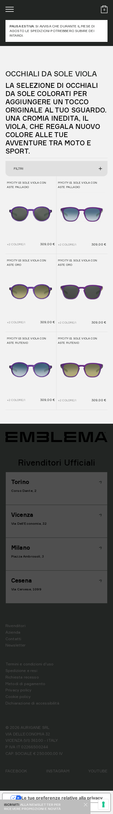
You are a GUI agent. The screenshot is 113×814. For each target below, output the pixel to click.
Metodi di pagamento (25, 683)
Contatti (13, 638)
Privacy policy (18, 690)
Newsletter (15, 645)
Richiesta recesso (22, 677)
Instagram (57, 771)
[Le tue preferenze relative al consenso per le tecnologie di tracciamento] (103, 804)
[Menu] (9, 9)
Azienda (12, 632)
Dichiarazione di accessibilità (32, 703)
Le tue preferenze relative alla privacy (62, 798)
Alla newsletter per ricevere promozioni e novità (32, 806)
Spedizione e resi (21, 670)
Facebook (16, 771)
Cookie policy (18, 696)
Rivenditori (15, 625)
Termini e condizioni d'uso (29, 664)
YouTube (98, 771)
